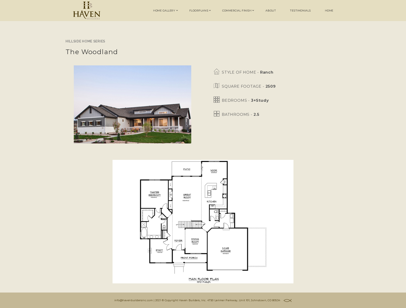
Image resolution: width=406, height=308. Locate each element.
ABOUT (270, 10)
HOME (329, 10)
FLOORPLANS (198, 10)
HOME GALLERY (164, 10)
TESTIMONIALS (300, 10)
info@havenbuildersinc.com (133, 300)
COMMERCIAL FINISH (236, 10)
